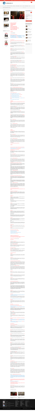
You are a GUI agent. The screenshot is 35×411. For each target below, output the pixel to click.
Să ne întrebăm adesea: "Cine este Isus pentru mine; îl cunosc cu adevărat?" (18, 0)
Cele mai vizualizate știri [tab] (28, 24)
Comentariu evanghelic (22, 404)
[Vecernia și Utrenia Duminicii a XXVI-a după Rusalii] (21, 393)
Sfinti (26, 403)
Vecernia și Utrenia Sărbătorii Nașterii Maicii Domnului (13, 397)
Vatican (26, 405)
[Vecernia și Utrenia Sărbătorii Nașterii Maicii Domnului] (13, 393)
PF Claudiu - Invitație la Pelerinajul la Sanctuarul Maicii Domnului (6, 15)
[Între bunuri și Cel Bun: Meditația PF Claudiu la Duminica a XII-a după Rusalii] (27, 40)
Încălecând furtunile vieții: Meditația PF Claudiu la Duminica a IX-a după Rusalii (30, 32)
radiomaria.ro (17, 406)
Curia (21, 405)
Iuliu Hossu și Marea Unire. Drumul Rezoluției (6, 37)
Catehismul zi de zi (22, 403)
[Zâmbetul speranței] (27, 26)
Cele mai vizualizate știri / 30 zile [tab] (28, 23)
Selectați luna (27, 16)
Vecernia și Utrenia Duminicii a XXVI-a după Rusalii (21, 397)
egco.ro (16, 402)
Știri (25, 7)
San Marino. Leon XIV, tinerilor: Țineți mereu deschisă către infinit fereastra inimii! (9, 405)
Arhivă (21, 402)
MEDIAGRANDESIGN (29, 408)
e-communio (24, 7)
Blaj (26, 404)
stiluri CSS (25, 408)
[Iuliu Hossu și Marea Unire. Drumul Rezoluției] (6, 34)
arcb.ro (16, 405)
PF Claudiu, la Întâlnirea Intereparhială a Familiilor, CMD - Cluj (6, 21)
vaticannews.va (17, 404)
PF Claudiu (27, 402)
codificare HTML (27, 408)
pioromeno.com (17, 403)
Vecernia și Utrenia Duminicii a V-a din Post (14, 10)
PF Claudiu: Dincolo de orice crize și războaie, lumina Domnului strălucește (30, 37)
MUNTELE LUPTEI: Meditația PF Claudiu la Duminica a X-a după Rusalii (30, 35)
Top (31, 406)
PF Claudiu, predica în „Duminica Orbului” (6, 27)
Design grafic (24, 408)
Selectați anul (27, 18)
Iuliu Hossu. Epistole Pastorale (6, 45)
